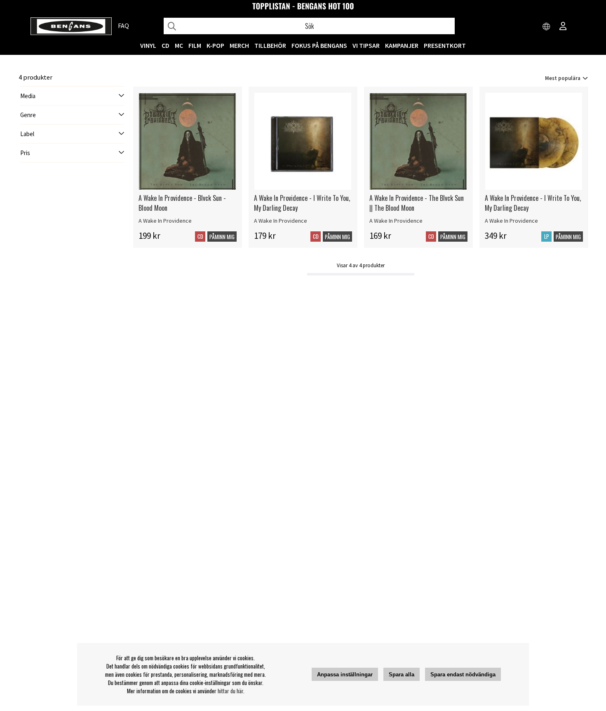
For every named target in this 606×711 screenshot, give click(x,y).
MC (179, 45)
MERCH (239, 45)
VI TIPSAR (366, 45)
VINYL (148, 45)
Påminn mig (222, 237)
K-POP (215, 45)
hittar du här (230, 691)
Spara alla (401, 674)
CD (165, 45)
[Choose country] (546, 26)
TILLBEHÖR (270, 45)
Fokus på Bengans (319, 45)
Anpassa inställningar (345, 674)
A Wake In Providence (165, 220)
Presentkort (445, 45)
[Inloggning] (563, 27)
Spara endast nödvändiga (463, 674)
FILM (194, 45)
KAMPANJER (401, 45)
